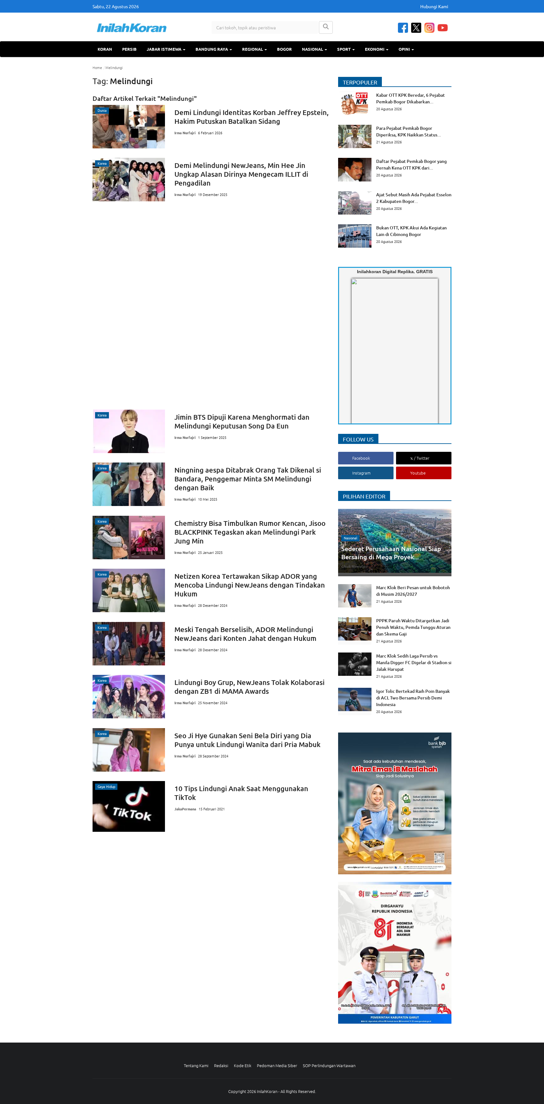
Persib (129, 49)
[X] (416, 28)
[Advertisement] (210, 305)
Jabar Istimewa (164, 49)
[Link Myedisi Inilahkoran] (359, 356)
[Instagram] (429, 28)
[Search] (326, 27)
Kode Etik (242, 1065)
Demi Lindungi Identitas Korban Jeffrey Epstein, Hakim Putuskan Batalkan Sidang (251, 116)
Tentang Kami (196, 1065)
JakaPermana (185, 808)
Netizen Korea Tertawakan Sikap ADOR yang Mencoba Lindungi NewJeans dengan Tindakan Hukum (249, 585)
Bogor (284, 49)
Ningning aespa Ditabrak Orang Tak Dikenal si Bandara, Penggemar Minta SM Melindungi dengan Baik (247, 479)
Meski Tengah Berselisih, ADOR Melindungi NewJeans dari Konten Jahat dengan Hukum (245, 633)
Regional (253, 49)
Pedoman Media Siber (277, 1065)
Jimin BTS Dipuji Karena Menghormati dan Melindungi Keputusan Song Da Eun (241, 421)
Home (97, 67)
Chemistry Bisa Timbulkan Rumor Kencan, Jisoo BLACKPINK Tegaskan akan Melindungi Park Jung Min (250, 532)
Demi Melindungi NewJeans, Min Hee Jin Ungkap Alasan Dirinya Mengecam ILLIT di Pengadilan (241, 174)
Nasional (313, 49)
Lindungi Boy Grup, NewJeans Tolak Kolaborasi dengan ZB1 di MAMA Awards (249, 686)
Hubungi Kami (434, 6)
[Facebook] (403, 28)
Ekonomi (375, 49)
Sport (344, 49)
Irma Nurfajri (185, 132)
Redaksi (221, 1065)
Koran (105, 49)
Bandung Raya (212, 49)
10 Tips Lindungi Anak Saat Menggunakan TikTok (241, 793)
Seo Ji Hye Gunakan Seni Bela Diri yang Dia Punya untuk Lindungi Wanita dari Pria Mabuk (247, 740)
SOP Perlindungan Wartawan (329, 1065)
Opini (405, 49)
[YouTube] (443, 28)
